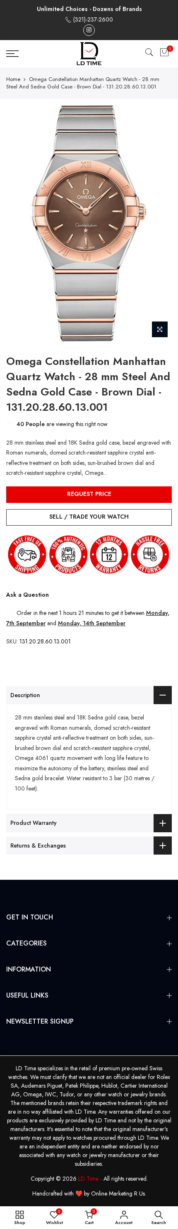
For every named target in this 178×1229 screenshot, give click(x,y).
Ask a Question (27, 595)
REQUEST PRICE (89, 494)
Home (13, 79)
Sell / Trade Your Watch (89, 516)
